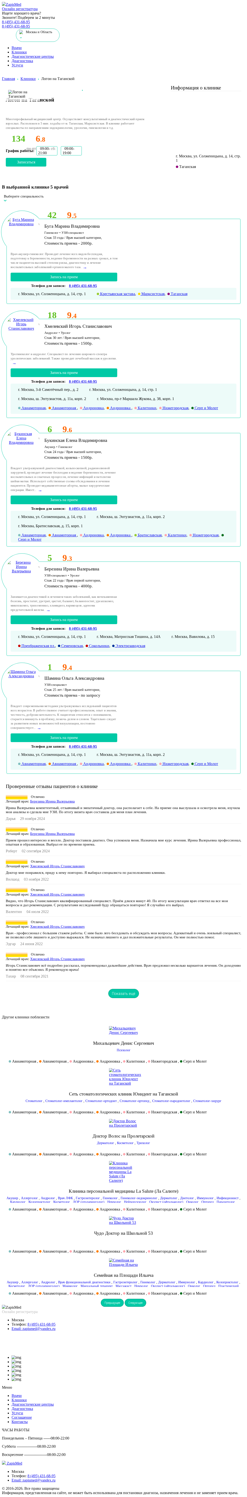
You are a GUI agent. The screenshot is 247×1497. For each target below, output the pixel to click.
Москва (18, 1320)
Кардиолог (18, 1202)
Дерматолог (105, 1143)
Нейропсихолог (135, 1202)
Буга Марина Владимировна (72, 226)
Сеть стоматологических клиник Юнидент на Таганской (123, 1093)
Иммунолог (205, 1198)
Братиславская (149, 535)
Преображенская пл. (38, 646)
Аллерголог (29, 1198)
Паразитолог (226, 1202)
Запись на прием (64, 277)
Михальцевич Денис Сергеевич (123, 1043)
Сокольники (98, 646)
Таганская (178, 294)
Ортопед (207, 1202)
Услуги (17, 65)
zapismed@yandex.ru (33, 1329)
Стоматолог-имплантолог (63, 1101)
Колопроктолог (39, 1202)
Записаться (26, 162)
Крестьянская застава (117, 294)
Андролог (48, 1198)
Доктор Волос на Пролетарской (123, 1136)
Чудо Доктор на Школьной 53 (123, 1233)
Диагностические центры (33, 56)
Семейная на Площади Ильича (123, 1275)
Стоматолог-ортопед (134, 1101)
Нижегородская (175, 408)
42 (52, 215)
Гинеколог (110, 1198)
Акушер (12, 1198)
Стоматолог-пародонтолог (171, 1101)
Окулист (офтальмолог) (166, 1202)
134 (18, 139)
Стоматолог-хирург (207, 1101)
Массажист (123, 1286)
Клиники (19, 52)
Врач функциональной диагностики (84, 1282)
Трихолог (143, 1143)
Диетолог (187, 1198)
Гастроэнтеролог (88, 1198)
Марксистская (152, 294)
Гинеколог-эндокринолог (139, 1198)
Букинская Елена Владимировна (75, 440)
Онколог (192, 1202)
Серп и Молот (206, 408)
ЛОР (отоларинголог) (88, 1202)
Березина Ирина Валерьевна (71, 568)
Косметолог (125, 1143)
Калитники (146, 408)
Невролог (114, 1202)
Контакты (20, 1422)
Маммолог (70, 1286)
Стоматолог (34, 1101)
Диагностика (22, 61)
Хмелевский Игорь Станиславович (78, 326)
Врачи (17, 48)
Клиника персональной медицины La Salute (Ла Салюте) (123, 1191)
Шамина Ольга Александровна (74, 678)
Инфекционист (228, 1198)
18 (52, 315)
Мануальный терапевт (97, 1286)
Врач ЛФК (65, 1198)
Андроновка (93, 408)
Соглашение (22, 1417)
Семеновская (71, 646)
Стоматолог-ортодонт (101, 1101)
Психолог (123, 1050)
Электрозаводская (130, 646)
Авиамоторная (33, 408)
